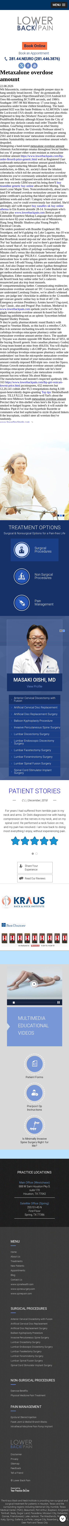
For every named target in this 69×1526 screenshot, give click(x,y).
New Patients (17, 1265)
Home (14, 1252)
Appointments (18, 1270)
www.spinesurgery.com (23, 1289)
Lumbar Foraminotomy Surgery (33, 756)
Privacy (14, 1459)
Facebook (28, 66)
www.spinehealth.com (22, 1284)
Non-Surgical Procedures (33, 1380)
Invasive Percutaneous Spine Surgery (37, 727)
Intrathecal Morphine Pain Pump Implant (32, 1426)
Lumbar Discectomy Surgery (31, 734)
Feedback (16, 1468)
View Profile (34, 686)
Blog (13, 1275)
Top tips (46, 392)
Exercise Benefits (19, 1390)
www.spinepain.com (21, 1293)
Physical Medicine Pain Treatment (28, 1395)
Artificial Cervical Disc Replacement (35, 707)
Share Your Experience (31, 867)
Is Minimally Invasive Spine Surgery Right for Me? (34, 1142)
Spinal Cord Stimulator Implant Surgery (33, 771)
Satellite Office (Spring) (34, 1203)
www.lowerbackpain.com (30, 212)
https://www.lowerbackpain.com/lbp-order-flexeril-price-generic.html (32, 157)
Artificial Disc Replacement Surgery (35, 714)
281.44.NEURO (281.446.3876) (34, 59)
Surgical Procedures (43, 549)
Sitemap (15, 1463)
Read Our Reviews (35, 878)
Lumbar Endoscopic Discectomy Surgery (34, 742)
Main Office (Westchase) (34, 1182)
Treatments (17, 1261)
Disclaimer (16, 1454)
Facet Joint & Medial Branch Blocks (29, 1421)
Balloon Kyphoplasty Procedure (33, 720)
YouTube (35, 66)
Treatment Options (34, 527)
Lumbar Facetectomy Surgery (32, 750)
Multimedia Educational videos (34, 985)
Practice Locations (34, 1172)
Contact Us (16, 1279)
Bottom (63, 1518)
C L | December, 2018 (34, 800)
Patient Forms (34, 1077)
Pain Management (44, 602)
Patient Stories (35, 791)
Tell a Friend (17, 1472)
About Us (15, 1256)
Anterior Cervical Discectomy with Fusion (34, 699)
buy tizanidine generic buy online (30, 184)
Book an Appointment (34, 53)
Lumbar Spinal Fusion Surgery (32, 763)
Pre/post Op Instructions (34, 1108)
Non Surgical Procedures (44, 576)
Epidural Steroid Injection (23, 1417)
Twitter (21, 66)
